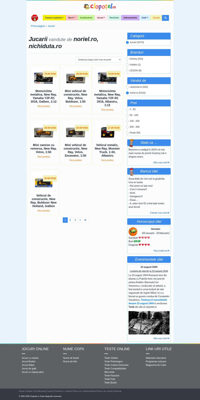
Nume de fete (70, 361)
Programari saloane (156, 361)
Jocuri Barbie (28, 361)
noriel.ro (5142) (138, 93)
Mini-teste (109, 372)
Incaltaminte (86, 17)
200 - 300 (135, 127)
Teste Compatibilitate (115, 368)
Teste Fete (109, 379)
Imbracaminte (130, 17)
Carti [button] (144, 17)
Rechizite (114, 17)
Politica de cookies (105, 391)
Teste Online (117, 349)
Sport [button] (71, 17)
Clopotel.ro (100, 7)
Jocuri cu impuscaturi (33, 372)
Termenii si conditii (63, 391)
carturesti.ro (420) (139, 87)
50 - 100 (134, 115)
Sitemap (117, 391)
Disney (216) (136, 59)
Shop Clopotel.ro (34, 17)
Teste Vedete (111, 358)
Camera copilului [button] (53, 17)
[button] (165, 18)
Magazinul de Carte (156, 365)
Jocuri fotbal (28, 365)
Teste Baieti (110, 382)
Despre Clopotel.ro (26, 391)
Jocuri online (35, 349)
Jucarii (156, 17)
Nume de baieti (71, 358)
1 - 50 (133, 109)
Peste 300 (135, 132)
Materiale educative (156, 358)
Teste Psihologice (113, 361)
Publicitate (40, 391)
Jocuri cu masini (30, 358)
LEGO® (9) (135, 70)
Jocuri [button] (100, 17)
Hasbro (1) (135, 64)
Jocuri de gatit (29, 368)
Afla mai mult (160, 162)
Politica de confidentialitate (83, 391)
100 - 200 (135, 121)
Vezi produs (43, 106)
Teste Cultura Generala (116, 365)
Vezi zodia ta (160, 250)
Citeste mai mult (158, 213)
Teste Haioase (111, 375)
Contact (50, 391)
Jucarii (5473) (137, 42)
